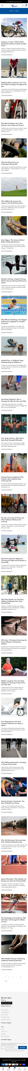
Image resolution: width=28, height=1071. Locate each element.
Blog (2, 1027)
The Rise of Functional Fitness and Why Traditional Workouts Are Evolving (12, 520)
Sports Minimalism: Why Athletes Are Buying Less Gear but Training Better (13, 880)
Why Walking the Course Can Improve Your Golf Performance (12, 202)
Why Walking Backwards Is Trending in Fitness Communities (13, 763)
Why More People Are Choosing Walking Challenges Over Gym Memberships (12, 601)
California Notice (5, 1019)
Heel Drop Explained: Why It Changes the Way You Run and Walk (13, 400)
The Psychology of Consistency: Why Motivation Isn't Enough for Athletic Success (13, 920)
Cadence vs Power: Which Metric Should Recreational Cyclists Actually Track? (13, 44)
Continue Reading (6, 54)
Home (11, 11)
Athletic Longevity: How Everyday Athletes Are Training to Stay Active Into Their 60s (13, 683)
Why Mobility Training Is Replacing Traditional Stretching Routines (13, 960)
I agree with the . (15, 1050)
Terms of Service (5, 1017)
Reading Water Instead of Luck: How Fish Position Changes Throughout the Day (14, 84)
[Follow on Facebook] (2, 1003)
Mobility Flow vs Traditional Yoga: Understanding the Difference (12, 361)
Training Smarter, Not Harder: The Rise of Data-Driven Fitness (12, 802)
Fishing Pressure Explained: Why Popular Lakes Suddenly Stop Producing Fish (12, 479)
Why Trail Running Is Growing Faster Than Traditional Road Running (13, 841)
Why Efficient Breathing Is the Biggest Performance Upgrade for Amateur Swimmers (14, 322)
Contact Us (4, 1031)
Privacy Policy (4, 1010)
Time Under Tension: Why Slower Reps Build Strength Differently (12, 439)
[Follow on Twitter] (5, 1003)
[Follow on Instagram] (8, 1003)
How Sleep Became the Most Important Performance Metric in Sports (12, 723)
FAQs (2, 1029)
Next (6, 981)
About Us (3, 1034)
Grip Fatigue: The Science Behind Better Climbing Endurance (12, 241)
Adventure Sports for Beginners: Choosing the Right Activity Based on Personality (13, 560)
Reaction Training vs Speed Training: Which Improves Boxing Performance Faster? (14, 281)
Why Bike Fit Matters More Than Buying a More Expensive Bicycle (12, 124)
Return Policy (4, 1015)
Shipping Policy (5, 1012)
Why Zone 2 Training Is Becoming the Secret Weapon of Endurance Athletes (14, 642)
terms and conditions (19, 1050)
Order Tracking (5, 1036)
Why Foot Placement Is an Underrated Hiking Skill (10, 163)
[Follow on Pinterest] (11, 1003)
